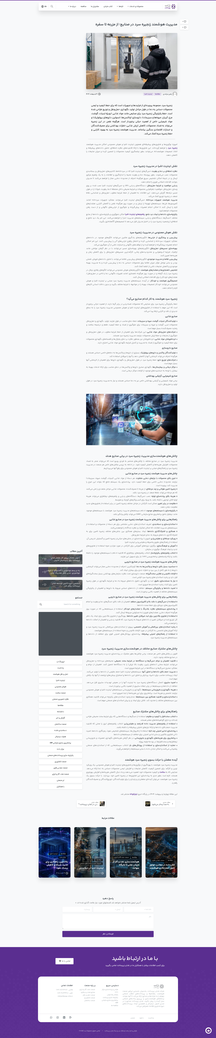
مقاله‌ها (61, 705)
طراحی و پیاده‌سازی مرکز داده (110, 990)
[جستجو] (52, 6)
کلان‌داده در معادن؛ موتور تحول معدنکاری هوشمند (162, 867)
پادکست (60, 668)
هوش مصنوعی (60, 687)
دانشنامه (60, 711)
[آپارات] (70, 1017)
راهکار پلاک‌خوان (112, 995)
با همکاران (60, 786)
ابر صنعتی (60, 780)
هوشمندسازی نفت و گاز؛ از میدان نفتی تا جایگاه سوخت (126, 865)
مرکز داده (60, 749)
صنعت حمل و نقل (89, 995)
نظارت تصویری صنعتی (60, 699)
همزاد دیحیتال (60, 736)
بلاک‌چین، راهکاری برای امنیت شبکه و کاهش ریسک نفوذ (57, 865)
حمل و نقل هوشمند (60, 674)
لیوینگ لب (60, 662)
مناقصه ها (114, 1005)
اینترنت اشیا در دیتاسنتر (91, 868)
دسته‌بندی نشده (60, 730)
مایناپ (132, 1018)
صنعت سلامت (60, 693)
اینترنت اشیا (60, 680)
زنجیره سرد (172, 148)
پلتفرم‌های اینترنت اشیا (135, 214)
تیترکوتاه (133, 794)
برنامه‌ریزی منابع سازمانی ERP (60, 743)
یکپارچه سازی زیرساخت (110, 997)
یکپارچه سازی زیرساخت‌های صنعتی (60, 755)
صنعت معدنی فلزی (61, 768)
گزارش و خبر (60, 718)
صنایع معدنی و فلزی (88, 992)
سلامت (162, 772)
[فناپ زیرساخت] (208, 1030)
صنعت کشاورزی (60, 761)
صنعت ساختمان (60, 724)
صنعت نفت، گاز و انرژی (60, 774)
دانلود (141, 1018)
